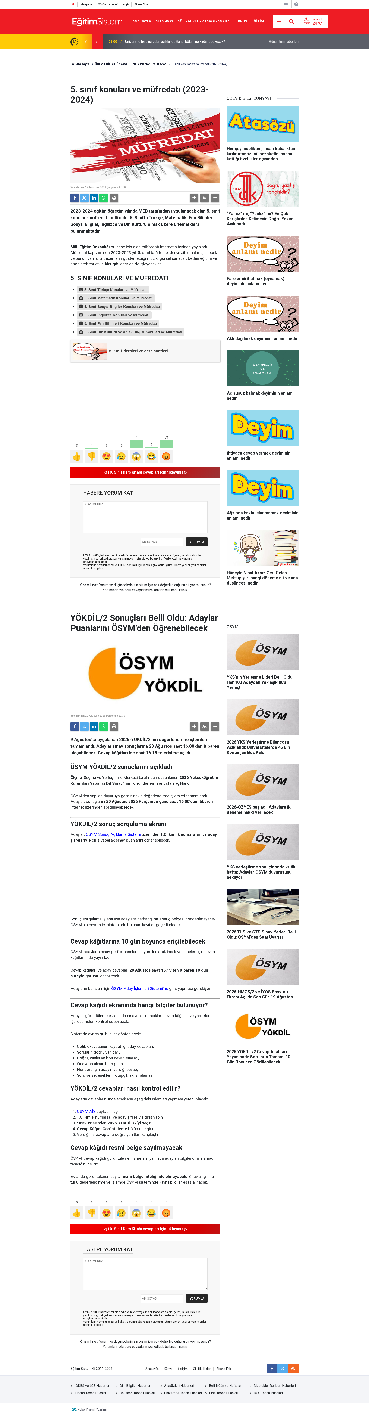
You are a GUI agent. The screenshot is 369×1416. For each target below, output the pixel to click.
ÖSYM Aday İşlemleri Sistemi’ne (139, 988)
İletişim (183, 1369)
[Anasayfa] (72, 4)
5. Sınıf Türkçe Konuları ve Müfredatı (115, 290)
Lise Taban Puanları (223, 1393)
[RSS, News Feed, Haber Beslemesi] (293, 1368)
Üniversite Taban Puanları (183, 1393)
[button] (194, 198)
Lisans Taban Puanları (91, 1393)
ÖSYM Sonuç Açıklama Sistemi (113, 834)
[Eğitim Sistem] (97, 21)
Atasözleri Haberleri (179, 1386)
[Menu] (279, 22)
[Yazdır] (114, 198)
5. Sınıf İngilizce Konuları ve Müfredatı (116, 315)
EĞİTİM (258, 21)
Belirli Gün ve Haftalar (225, 1386)
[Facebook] (74, 198)
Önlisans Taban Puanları (137, 1393)
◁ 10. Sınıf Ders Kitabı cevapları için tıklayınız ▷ (145, 472)
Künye (168, 1369)
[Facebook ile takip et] (271, 1368)
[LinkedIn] (94, 198)
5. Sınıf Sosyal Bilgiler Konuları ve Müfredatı (122, 307)
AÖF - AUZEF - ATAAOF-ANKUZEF (205, 21)
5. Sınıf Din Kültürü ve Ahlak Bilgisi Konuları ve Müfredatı (133, 332)
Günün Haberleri (108, 4)
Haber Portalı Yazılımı (92, 1409)
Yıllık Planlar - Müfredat (149, 64)
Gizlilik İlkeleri (202, 1369)
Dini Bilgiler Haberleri (135, 1386)
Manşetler (87, 4)
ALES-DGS (164, 21)
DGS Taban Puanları (268, 1393)
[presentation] (86, 41)
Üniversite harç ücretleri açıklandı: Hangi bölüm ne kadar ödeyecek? (175, 42)
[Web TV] (286, 4)
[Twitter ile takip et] (282, 1368)
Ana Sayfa (141, 21)
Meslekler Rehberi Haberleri (275, 1386)
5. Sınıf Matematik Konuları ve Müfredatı (118, 298)
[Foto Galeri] (296, 4)
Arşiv (126, 4)
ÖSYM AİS (86, 1111)
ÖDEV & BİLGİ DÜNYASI (111, 64)
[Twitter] (84, 198)
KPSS (242, 21)
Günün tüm (284, 42)
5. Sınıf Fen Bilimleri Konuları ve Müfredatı (120, 324)
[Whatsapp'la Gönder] (103, 198)
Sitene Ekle (141, 4)
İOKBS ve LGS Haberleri (92, 1386)
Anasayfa (82, 64)
